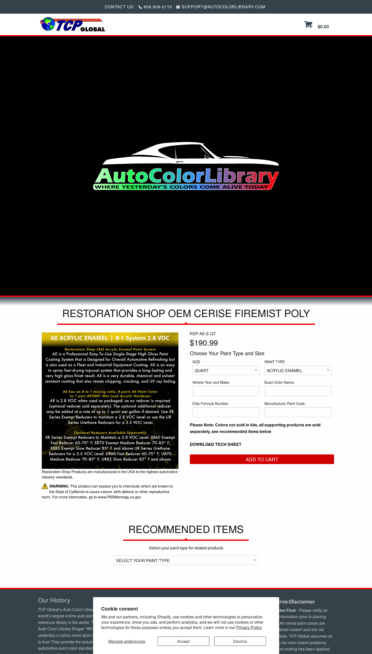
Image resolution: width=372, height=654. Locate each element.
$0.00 (322, 26)
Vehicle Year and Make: (211, 382)
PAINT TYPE (274, 361)
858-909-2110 (158, 7)
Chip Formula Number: (210, 403)
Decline (240, 641)
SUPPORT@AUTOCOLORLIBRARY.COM (223, 7)
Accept (183, 641)
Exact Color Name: (279, 382)
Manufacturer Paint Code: (285, 403)
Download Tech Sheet (215, 444)
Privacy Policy (249, 627)
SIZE (196, 361)
